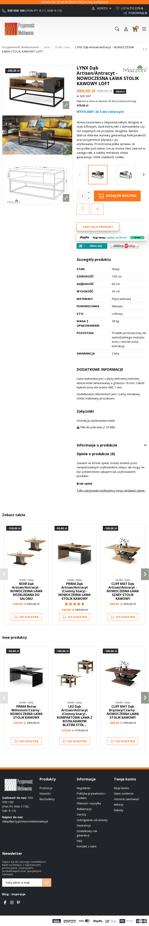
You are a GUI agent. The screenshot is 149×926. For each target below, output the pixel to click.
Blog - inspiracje (13, 894)
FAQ (79, 841)
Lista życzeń (131, 8)
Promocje (45, 788)
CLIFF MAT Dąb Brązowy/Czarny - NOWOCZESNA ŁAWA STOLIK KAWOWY (123, 712)
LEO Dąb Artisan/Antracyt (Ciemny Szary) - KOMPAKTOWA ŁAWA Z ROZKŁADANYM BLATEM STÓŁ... (74, 715)
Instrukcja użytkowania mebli (96, 420)
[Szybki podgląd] (43, 546)
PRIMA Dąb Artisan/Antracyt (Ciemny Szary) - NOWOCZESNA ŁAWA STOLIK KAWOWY (74, 591)
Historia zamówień (126, 799)
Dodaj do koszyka (121, 195)
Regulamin (83, 788)
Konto (102, 8)
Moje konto (121, 788)
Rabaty (118, 810)
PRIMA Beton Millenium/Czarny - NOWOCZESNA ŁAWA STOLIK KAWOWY (26, 712)
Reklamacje (84, 809)
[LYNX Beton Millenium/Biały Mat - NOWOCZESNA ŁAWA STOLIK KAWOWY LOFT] (126, 174)
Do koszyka (29, 617)
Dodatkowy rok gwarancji (87, 833)
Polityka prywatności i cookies (91, 795)
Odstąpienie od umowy (92, 820)
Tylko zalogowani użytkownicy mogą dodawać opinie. (111, 490)
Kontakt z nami (86, 846)
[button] (4, 574)
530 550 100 (16, 10)
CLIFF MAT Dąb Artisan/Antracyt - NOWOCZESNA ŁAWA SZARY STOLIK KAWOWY (123, 591)
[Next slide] (144, 175)
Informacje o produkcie (97, 445)
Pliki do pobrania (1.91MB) (97, 427)
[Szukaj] (117, 28)
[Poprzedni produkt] (144, 49)
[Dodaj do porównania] (97, 209)
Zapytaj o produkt (98, 227)
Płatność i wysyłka (89, 803)
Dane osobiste (123, 793)
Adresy (118, 804)
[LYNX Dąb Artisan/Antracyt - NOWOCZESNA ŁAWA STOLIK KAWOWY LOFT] (97, 174)
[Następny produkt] (146, 49)
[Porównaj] (43, 539)
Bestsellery (47, 799)
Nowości (45, 793)
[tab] (112, 445)
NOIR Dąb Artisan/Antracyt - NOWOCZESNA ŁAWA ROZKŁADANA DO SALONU (26, 591)
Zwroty (81, 814)
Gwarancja (84, 825)
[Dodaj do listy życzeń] (83, 209)
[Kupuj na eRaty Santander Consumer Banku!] (124, 246)
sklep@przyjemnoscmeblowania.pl (25, 821)
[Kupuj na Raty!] (92, 246)
